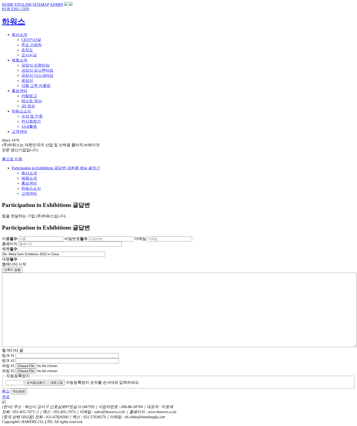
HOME (8, 4)
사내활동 (29, 126)
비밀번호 (76, 239)
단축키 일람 (12, 270)
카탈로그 (29, 96)
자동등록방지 (18, 376)
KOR (6, 9)
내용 (9, 259)
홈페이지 (9, 244)
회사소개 (29, 173)
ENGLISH (23, 4)
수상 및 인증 (32, 116)
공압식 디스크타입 (37, 75)
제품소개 (29, 178)
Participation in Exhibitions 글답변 (56, 168)
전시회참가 (31, 121)
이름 (9, 239)
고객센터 (29, 193)
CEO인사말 (31, 40)
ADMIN (56, 4)
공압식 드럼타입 (35, 65)
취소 (6, 391)
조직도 (27, 50)
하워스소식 (31, 188)
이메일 (140, 239)
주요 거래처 (31, 45)
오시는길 (29, 55)
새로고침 (56, 382)
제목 (9, 249)
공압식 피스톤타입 (37, 70)
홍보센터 (29, 183)
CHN (25, 9)
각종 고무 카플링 (36, 86)
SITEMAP (41, 4)
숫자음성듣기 (35, 382)
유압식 (27, 80)
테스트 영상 (31, 101)
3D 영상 (28, 106)
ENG (16, 9)
